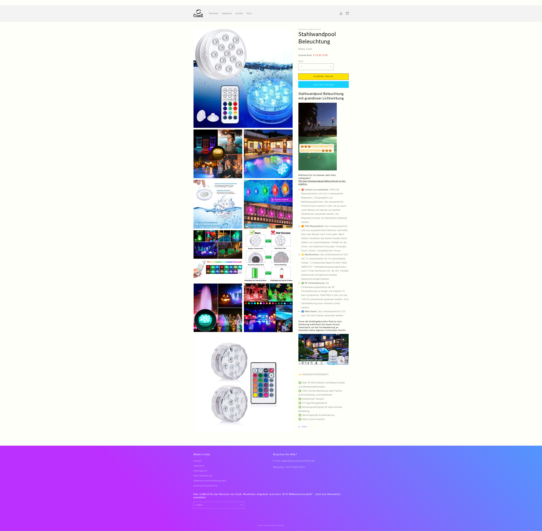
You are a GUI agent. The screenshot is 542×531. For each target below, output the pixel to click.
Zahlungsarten (200, 471)
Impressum (198, 466)
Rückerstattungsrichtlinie (205, 486)
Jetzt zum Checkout (323, 84)
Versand (197, 461)
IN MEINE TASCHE (323, 76)
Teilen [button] (304, 426)
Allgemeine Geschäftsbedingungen (209, 481)
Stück (300, 61)
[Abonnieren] (241, 505)
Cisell (265, 525)
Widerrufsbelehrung (202, 476)
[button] (335, 13)
